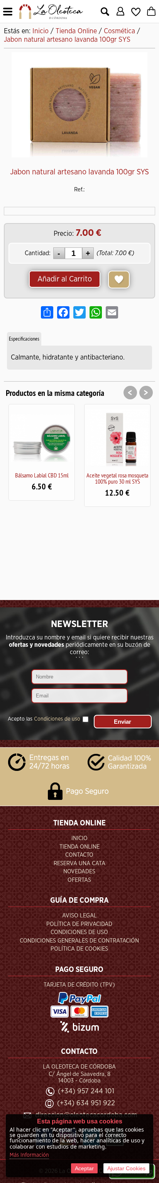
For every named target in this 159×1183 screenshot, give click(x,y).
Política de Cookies (79, 949)
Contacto (79, 855)
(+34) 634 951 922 (86, 1103)
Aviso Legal (79, 916)
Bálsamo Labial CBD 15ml (42, 475)
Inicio (79, 838)
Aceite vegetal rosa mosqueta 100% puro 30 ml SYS (117, 478)
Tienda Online (79, 847)
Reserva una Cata (79, 863)
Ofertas (79, 880)
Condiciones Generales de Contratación (79, 941)
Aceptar (84, 1168)
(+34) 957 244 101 (86, 1091)
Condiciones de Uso (79, 932)
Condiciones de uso (57, 719)
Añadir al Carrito (64, 279)
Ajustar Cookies (126, 1168)
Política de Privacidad (79, 924)
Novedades (79, 871)
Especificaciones (24, 338)
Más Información (29, 1155)
